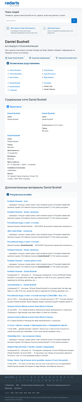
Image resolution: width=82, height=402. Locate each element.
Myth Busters (49, 77)
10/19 (25, 393)
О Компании (9, 385)
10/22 (12, 393)
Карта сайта (9, 377)
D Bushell (47, 83)
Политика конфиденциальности (58, 385)
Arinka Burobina (16, 74)
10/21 (16, 393)
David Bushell (15, 87)
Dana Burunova (49, 74)
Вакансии (8, 388)
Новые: (7, 393)
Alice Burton (48, 70)
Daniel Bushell (15, 83)
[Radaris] (12, 2)
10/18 (29, 393)
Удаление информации (41, 58)
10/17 (33, 393)
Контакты (17, 388)
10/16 (37, 393)
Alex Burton (14, 77)
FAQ (17, 385)
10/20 (21, 393)
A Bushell (13, 90)
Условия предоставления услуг (32, 385)
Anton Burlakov (15, 70)
